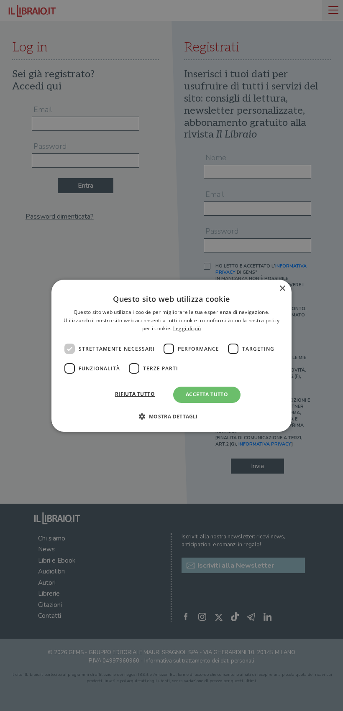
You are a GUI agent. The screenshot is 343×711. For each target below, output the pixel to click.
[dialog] (171, 355)
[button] (171, 416)
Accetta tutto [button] (207, 394)
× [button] (282, 288)
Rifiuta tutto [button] (135, 394)
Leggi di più (187, 328)
